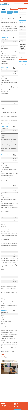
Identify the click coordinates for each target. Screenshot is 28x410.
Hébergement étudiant (22, 47)
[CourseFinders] (2, 1)
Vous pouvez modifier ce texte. (22, 41)
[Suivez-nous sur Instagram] (4, 406)
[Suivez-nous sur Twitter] (3, 406)
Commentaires (11, 15)
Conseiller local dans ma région (23, 48)
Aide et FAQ (25, 64)
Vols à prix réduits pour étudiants (23, 46)
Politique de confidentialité (17, 406)
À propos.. (15, 404)
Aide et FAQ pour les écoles (24, 405)
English (9, 404)
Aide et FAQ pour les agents (24, 407)
